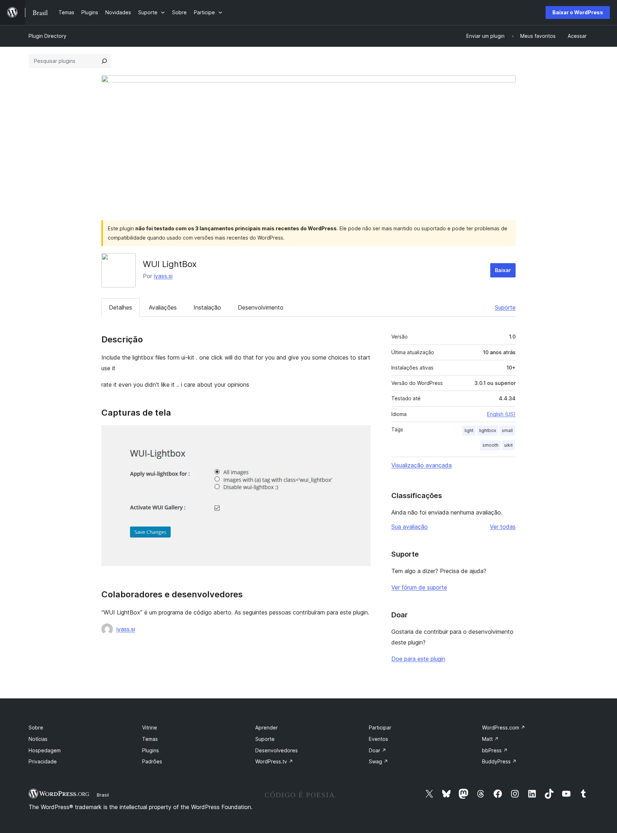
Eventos (378, 739)
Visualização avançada (421, 465)
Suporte (505, 307)
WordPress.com (503, 727)
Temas (150, 739)
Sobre (36, 727)
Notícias (38, 739)
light (469, 430)
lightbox (487, 430)
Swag (378, 761)
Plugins (150, 750)
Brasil (103, 795)
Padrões (152, 761)
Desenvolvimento (261, 307)
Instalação (207, 307)
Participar (380, 727)
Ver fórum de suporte (419, 587)
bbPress (495, 750)
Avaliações (163, 307)
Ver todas (503, 526)
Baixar (503, 270)
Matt (490, 739)
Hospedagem (45, 750)
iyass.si (163, 276)
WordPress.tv (274, 761)
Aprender (266, 727)
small (507, 430)
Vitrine (149, 727)
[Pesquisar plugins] (104, 61)
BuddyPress (499, 761)
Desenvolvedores (276, 750)
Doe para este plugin (418, 658)
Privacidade (43, 761)
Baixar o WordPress (577, 12)
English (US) (501, 414)
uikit (508, 445)
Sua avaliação (409, 526)
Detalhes (120, 307)
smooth (490, 445)
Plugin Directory (47, 36)
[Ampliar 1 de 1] (361, 434)
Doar (377, 750)
